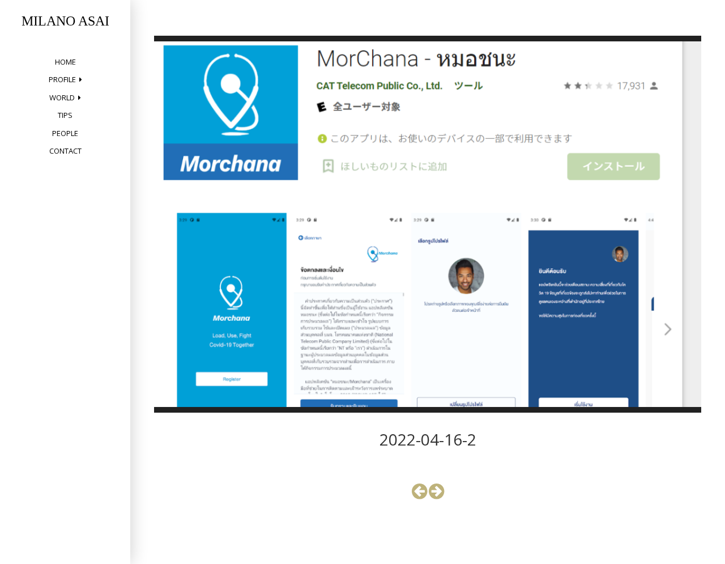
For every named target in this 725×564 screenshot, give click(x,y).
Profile (62, 79)
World (62, 97)
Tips (65, 115)
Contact (65, 151)
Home (65, 62)
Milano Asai (65, 21)
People (65, 133)
